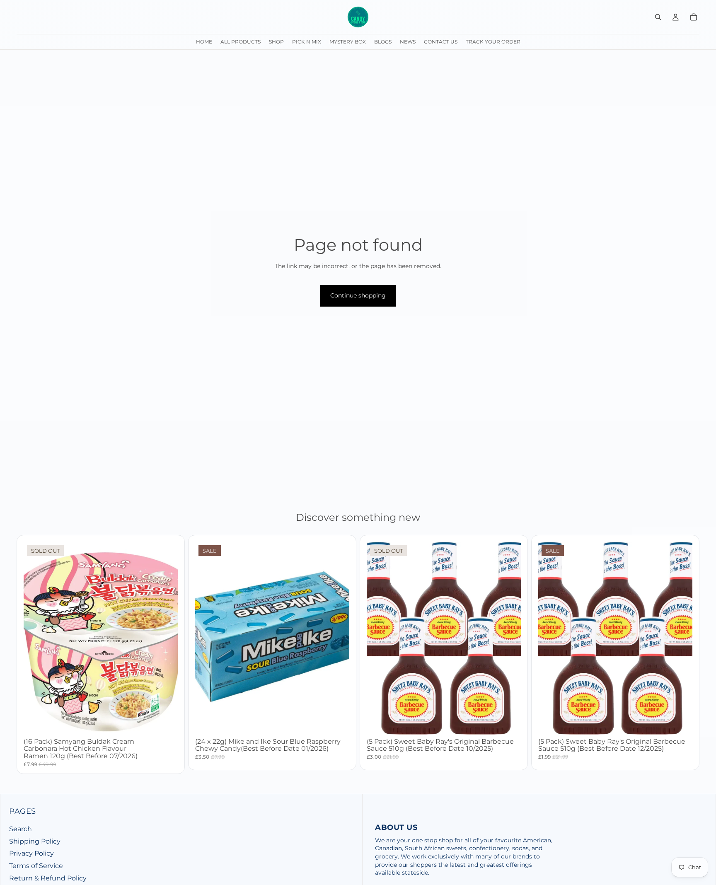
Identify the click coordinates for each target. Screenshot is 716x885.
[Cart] (694, 17)
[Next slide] (508, 638)
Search (20, 829)
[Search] (658, 17)
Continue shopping (358, 295)
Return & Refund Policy (48, 878)
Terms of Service (36, 866)
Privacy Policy (31, 853)
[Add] (336, 721)
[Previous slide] (379, 638)
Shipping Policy (34, 841)
